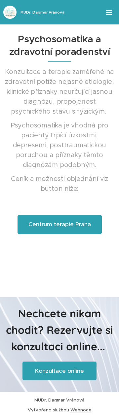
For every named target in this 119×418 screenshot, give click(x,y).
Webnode (81, 410)
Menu (109, 12)
